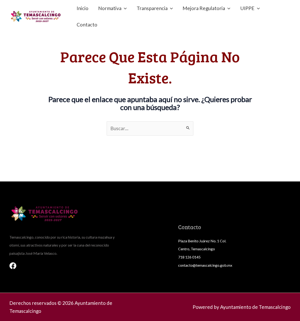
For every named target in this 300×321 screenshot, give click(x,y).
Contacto (87, 24)
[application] (124, 8)
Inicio (82, 8)
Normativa (109, 8)
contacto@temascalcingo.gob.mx (205, 265)
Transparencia (152, 8)
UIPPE (247, 8)
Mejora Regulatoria (204, 8)
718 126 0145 (189, 257)
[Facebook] (12, 265)
